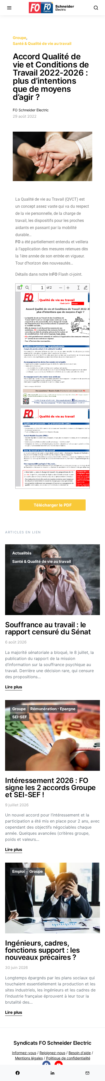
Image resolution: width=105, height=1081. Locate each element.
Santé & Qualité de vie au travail (42, 43)
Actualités (21, 553)
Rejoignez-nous (52, 1053)
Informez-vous (24, 1053)
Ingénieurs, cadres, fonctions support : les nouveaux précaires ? (42, 950)
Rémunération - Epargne (52, 708)
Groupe (19, 37)
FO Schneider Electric (31, 110)
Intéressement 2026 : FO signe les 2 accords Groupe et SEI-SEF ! (50, 787)
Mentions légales (29, 1058)
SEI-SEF (19, 716)
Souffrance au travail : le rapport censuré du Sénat (48, 628)
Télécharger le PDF (53, 505)
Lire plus (13, 686)
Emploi (18, 871)
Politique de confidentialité (68, 1058)
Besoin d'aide (80, 1053)
